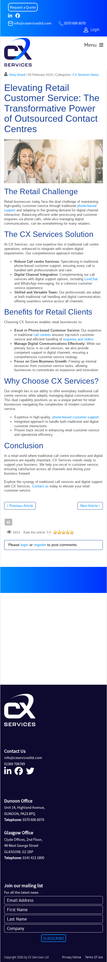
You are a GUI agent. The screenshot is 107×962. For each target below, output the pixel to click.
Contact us (40, 486)
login (24, 545)
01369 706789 (14, 763)
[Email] (10, 23)
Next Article (89, 506)
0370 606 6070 (75, 23)
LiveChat (91, 279)
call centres (42, 335)
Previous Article (21, 506)
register (40, 545)
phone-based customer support (75, 417)
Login (95, 29)
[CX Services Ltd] (18, 53)
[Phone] (61, 23)
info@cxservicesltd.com (32, 23)
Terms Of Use (94, 957)
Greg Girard (17, 75)
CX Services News (85, 75)
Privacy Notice (71, 957)
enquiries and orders (78, 339)
